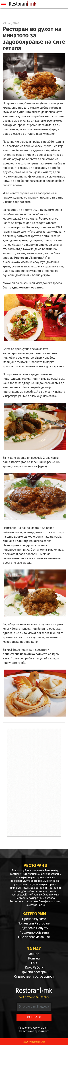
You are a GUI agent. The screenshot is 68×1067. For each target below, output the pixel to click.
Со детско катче (35, 904)
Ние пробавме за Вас (34, 937)
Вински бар (52, 870)
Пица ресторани (37, 887)
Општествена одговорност (34, 976)
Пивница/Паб (18, 887)
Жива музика (51, 894)
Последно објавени (34, 932)
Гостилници (17, 873)
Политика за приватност (34, 1031)
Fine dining (18, 870)
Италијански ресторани (30, 877)
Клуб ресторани (33, 880)
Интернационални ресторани (42, 873)
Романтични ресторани (24, 901)
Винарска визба (34, 870)
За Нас (34, 953)
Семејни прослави (50, 901)
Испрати (34, 1017)
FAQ (34, 963)
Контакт (34, 958)
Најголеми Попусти (34, 928)
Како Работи (34, 967)
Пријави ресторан (34, 972)
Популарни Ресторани (34, 923)
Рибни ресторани (37, 891)
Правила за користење (32, 1027)
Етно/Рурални (33, 894)
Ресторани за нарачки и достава (35, 898)
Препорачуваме (34, 919)
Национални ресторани (42, 884)
